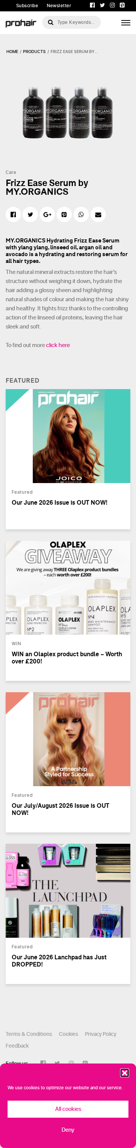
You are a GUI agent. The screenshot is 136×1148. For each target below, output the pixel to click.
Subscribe (27, 5)
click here (58, 345)
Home (12, 51)
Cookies (68, 1034)
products (34, 51)
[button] (124, 1073)
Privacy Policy (100, 1034)
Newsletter (59, 5)
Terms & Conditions (29, 1034)
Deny (68, 1130)
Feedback (17, 1046)
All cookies (68, 1109)
